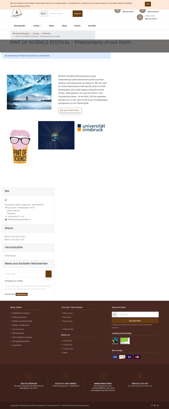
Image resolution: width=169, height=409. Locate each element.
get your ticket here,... (70, 110)
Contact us (67, 345)
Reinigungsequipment (21, 341)
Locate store (68, 349)
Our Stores (67, 341)
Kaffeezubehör (18, 333)
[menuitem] (19, 25)
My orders (67, 317)
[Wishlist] (142, 10)
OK (148, 4)
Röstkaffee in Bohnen (21, 313)
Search (77, 13)
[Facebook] (151, 405)
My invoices (67, 321)
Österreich (46, 33)
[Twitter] (155, 405)
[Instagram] (158, 405)
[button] (43, 13)
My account (68, 313)
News (65, 353)
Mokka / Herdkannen (20, 325)
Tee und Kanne (18, 329)
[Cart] (117, 10)
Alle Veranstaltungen (20, 33)
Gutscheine (16, 345)
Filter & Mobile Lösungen (22, 337)
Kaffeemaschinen (19, 317)
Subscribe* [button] (136, 320)
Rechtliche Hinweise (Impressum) (75, 405)
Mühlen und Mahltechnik (22, 321)
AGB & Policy (68, 329)
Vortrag (36, 33)
